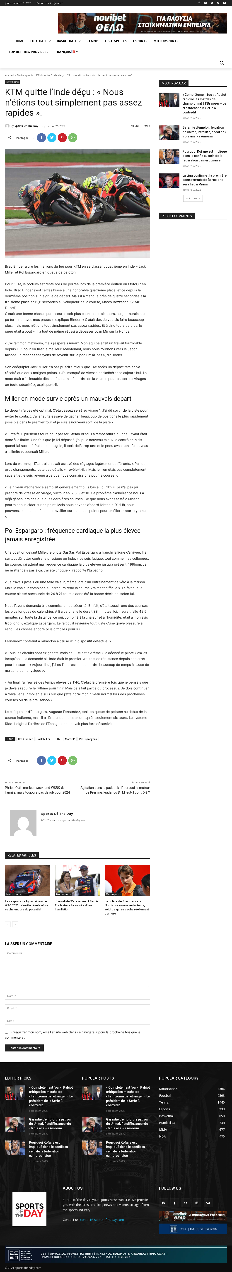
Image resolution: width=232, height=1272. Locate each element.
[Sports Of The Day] (8, 126)
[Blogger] (163, 1202)
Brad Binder (25, 739)
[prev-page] (8, 924)
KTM (57, 739)
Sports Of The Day (26, 125)
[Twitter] (212, 3)
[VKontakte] (208, 1202)
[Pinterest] (62, 137)
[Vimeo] (218, 3)
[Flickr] (185, 1202)
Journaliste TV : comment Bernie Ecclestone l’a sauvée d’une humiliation (77, 905)
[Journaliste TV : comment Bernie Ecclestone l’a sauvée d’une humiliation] (77, 880)
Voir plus (191, 198)
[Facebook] (199, 3)
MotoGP (70, 739)
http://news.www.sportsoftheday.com (63, 820)
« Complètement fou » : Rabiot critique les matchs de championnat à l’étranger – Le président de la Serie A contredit (204, 103)
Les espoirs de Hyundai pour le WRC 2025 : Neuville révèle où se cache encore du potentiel (26, 905)
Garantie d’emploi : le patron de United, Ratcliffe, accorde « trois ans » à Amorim (204, 132)
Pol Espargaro (88, 739)
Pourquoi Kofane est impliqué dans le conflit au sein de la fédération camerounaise (204, 156)
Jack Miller (43, 739)
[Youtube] (224, 3)
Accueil (9, 75)
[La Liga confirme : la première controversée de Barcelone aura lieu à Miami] (169, 180)
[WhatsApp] (72, 137)
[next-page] (15, 924)
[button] (221, 62)
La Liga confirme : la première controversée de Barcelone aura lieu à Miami (204, 180)
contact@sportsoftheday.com (102, 1219)
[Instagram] (205, 3)
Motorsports (25, 75)
